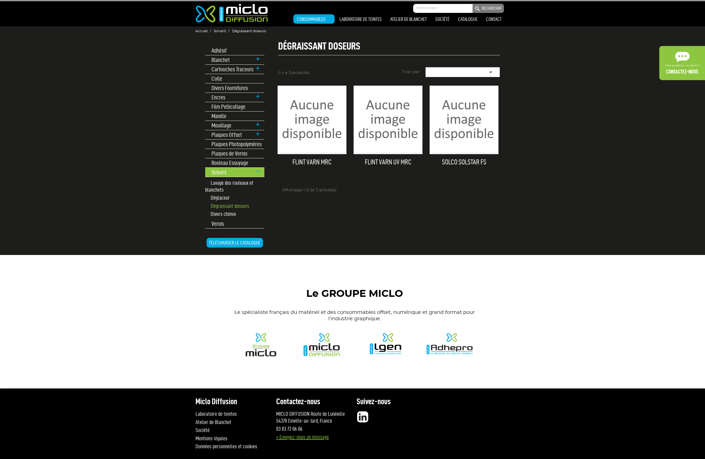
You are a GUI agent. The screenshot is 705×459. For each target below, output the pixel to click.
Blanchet (221, 60)
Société (203, 430)
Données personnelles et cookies (226, 446)
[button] (314, 19)
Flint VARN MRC (312, 162)
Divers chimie (223, 214)
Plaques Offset (227, 135)
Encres (218, 97)
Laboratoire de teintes (216, 414)
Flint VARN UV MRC (388, 162)
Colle (217, 78)
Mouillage (221, 125)
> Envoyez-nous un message (302, 437)
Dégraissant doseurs (230, 206)
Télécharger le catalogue (235, 243)
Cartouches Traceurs (232, 69)
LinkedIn (362, 416)
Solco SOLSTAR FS (464, 162)
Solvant (219, 172)
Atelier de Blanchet (213, 422)
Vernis (218, 224)
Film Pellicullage (228, 107)
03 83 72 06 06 (289, 429)
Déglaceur (220, 198)
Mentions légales (211, 438)
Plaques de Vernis (229, 153)
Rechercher (487, 9)
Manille (219, 116)
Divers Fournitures (230, 88)
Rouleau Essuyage (230, 163)
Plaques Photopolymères (237, 144)
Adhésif (219, 50)
